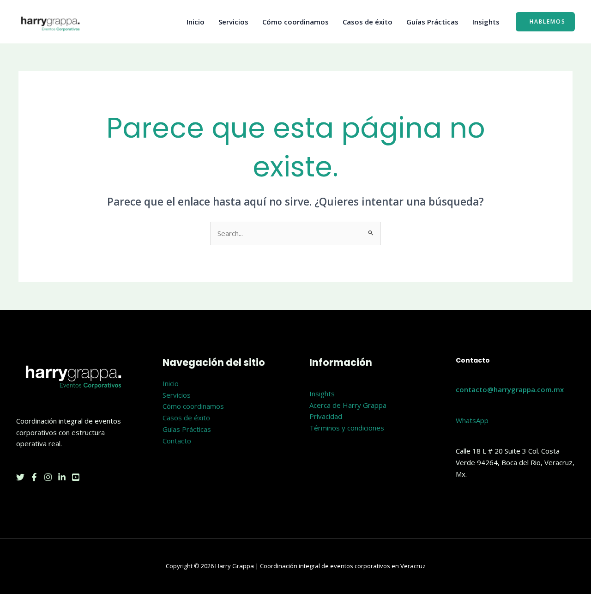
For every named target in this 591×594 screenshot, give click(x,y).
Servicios (233, 21)
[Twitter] (20, 477)
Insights (486, 21)
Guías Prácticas (432, 21)
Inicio (196, 21)
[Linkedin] (62, 477)
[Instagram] (48, 477)
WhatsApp (472, 420)
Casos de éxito (367, 21)
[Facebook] (34, 477)
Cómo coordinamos (295, 21)
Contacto (177, 440)
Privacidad (325, 416)
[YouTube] (76, 477)
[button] (545, 21)
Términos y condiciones (346, 427)
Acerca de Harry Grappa (347, 405)
